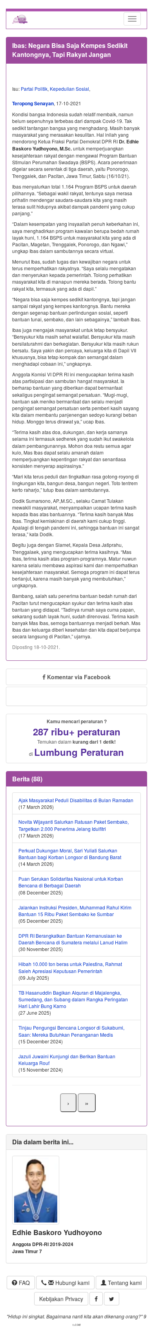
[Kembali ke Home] (20, 19)
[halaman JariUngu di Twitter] (111, 1298)
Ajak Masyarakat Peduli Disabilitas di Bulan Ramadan (75, 800)
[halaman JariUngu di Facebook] (96, 1298)
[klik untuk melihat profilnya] (35, 1189)
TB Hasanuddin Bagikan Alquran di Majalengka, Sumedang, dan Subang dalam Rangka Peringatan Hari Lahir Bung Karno (73, 999)
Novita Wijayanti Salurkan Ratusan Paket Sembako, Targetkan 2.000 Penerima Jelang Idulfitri (73, 825)
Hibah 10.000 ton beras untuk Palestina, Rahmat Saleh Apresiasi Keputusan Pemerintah (70, 967)
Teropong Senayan (33, 103)
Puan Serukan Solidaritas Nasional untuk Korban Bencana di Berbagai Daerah (70, 882)
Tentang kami (124, 1283)
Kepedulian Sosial (69, 88)
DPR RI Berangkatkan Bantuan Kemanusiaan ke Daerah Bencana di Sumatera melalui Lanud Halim (73, 939)
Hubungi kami (71, 1283)
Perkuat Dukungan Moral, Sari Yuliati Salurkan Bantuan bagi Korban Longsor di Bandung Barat (69, 853)
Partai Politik (34, 88)
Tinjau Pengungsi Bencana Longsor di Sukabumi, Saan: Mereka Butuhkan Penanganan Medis (71, 1030)
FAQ (23, 1283)
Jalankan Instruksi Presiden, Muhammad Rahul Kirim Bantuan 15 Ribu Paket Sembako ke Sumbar (74, 910)
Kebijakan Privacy (61, 1299)
